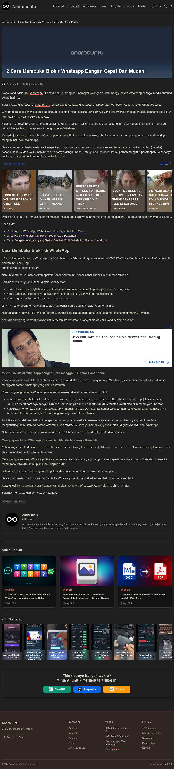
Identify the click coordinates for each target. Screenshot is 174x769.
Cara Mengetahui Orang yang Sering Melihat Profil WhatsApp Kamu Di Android (57, 240)
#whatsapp (19, 501)
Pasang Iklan (149, 742)
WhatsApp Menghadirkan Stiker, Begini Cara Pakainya (41, 235)
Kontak (146, 747)
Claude (120, 689)
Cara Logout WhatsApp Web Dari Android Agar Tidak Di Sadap (46, 231)
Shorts (156, 6)
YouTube (20, 737)
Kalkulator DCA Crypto (117, 736)
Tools (142, 6)
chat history (72, 447)
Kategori (74, 722)
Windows (89, 6)
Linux (104, 6)
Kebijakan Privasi (151, 733)
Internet (73, 6)
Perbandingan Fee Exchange (115, 743)
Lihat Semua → (113, 749)
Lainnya (147, 722)
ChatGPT (60, 689)
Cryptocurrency (122, 6)
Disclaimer (147, 738)
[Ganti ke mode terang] (170, 6)
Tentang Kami (149, 728)
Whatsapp (36, 93)
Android (58, 6)
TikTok (7, 737)
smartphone (42, 104)
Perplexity (90, 689)
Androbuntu (24, 6)
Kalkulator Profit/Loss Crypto (116, 730)
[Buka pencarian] (165, 6)
